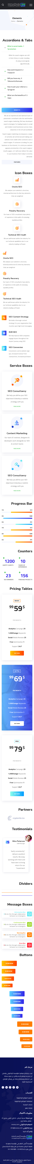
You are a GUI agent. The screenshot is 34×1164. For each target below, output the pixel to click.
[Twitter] (17, 1087)
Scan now (9, 963)
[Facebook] (13, 1087)
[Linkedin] (6, 1087)
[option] (17, 819)
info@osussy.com (16, 1127)
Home (13, 21)
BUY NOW (17, 653)
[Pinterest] (3, 1087)
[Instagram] (10, 1087)
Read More (17, 406)
